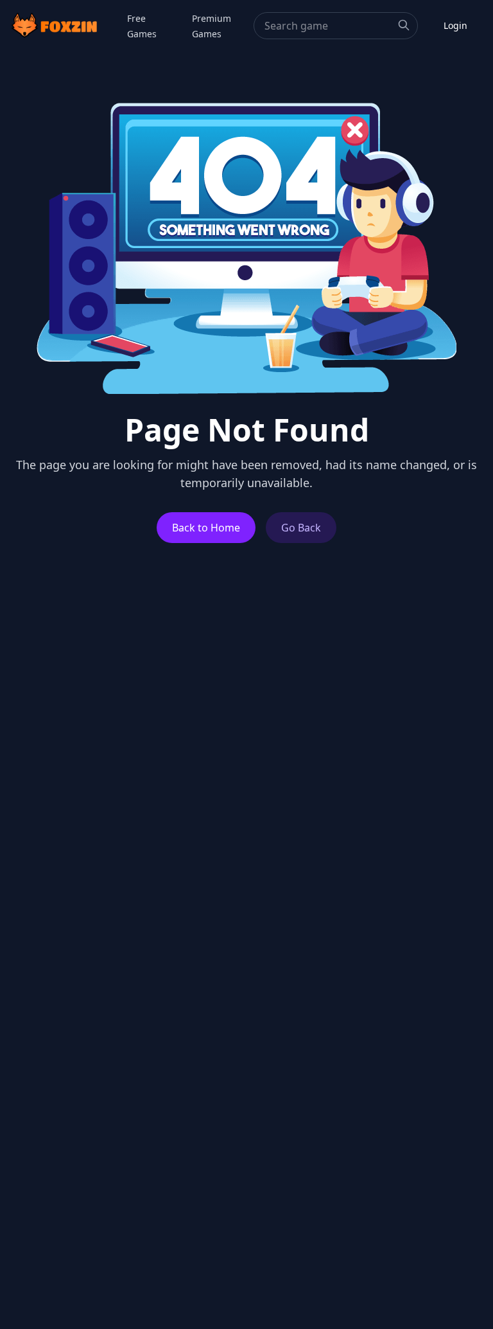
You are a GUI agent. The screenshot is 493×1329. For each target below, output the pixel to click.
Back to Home (206, 528)
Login (455, 25)
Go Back (301, 528)
